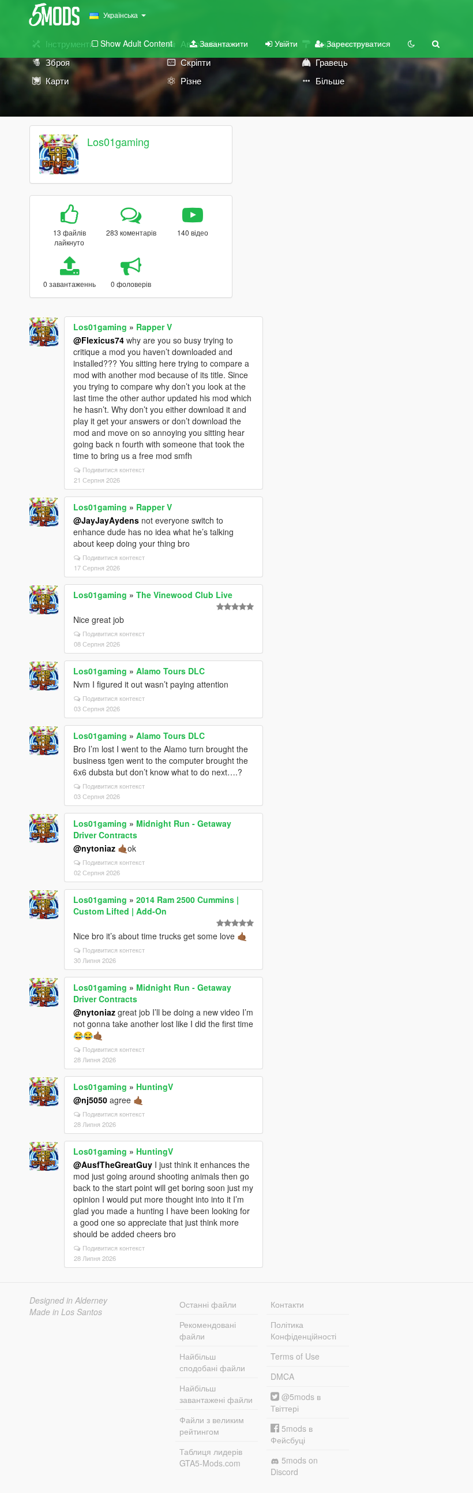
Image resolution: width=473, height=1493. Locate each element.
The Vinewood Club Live (184, 594)
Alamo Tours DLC (170, 671)
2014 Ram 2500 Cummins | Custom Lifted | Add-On (156, 905)
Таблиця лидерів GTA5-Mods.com (210, 1457)
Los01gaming (118, 141)
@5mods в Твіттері (296, 1402)
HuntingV (154, 1086)
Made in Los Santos (65, 1311)
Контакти (287, 1304)
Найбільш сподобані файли (212, 1361)
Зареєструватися (357, 43)
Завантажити (222, 43)
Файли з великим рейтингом (211, 1425)
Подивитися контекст (113, 469)
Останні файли (207, 1304)
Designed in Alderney (68, 1300)
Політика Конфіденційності (303, 1330)
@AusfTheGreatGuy (112, 1164)
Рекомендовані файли (207, 1330)
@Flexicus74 (98, 340)
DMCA (282, 1376)
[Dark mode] (411, 43)
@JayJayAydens (106, 520)
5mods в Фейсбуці (292, 1434)
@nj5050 (90, 1100)
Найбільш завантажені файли (216, 1393)
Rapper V (154, 327)
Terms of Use (295, 1356)
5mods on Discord (294, 1465)
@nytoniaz (94, 848)
